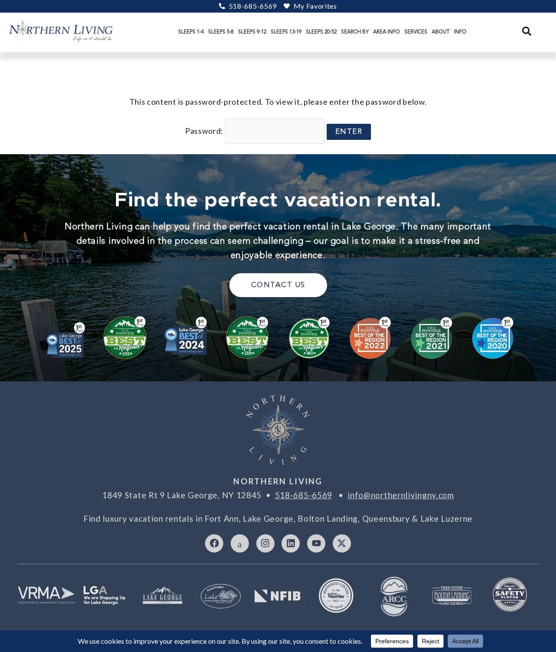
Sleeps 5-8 (221, 32)
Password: (205, 131)
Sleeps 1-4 (191, 32)
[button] (527, 31)
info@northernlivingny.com (401, 495)
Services (415, 32)
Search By (355, 32)
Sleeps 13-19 (286, 32)
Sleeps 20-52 (321, 32)
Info (460, 32)
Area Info (386, 32)
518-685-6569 (303, 495)
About (441, 32)
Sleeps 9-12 (252, 32)
